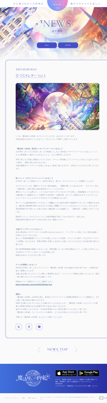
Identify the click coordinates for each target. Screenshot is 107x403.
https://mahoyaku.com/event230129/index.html (34, 285)
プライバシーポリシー (12, 398)
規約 (23, 398)
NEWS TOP (57, 350)
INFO (68, 45)
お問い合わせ (32, 398)
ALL (47, 45)
